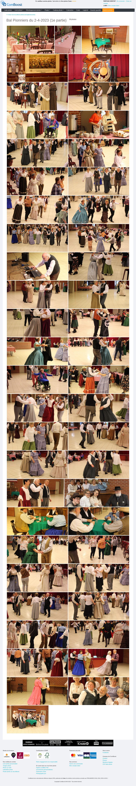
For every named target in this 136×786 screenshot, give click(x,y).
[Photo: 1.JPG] (30, 40)
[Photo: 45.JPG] (98, 634)
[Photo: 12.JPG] (37, 181)
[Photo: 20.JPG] (37, 294)
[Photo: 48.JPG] (37, 691)
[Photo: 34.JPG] (35, 493)
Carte (78, 10)
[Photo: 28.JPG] (37, 408)
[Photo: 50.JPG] (27, 719)
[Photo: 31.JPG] (98, 436)
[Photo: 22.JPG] (37, 323)
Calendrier (69, 10)
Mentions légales (108, 762)
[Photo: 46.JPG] (37, 663)
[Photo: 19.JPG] (98, 266)
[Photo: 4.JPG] (98, 68)
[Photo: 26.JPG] (37, 379)
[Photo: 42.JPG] (37, 606)
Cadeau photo (57, 10)
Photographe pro (41, 773)
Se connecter (121, 1)
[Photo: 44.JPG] (37, 634)
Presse (105, 760)
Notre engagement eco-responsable (46, 762)
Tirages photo (7, 765)
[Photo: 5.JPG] (37, 96)
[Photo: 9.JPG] (98, 125)
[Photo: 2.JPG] (105, 40)
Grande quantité (95, 10)
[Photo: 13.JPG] (98, 181)
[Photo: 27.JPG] (98, 379)
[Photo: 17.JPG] (98, 238)
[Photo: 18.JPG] (37, 266)
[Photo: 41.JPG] (98, 578)
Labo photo (8, 10)
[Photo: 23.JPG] (98, 323)
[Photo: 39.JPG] (98, 549)
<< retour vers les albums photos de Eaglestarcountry (20, 14)
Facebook (106, 752)
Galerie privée (107, 10)
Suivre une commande (76, 763)
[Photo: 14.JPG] (37, 210)
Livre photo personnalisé (10, 763)
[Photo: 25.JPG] (98, 351)
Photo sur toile (7, 767)
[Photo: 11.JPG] (98, 153)
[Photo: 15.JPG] (98, 210)
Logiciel (85, 10)
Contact (105, 758)
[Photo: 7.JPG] (98, 96)
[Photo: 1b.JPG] (68, 40)
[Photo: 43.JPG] (98, 606)
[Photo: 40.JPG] (37, 578)
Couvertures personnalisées (44, 769)
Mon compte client (113, 5)
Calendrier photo (8, 769)
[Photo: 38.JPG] (37, 549)
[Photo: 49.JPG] (98, 691)
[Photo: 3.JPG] (37, 68)
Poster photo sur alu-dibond (11, 771)
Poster (47, 10)
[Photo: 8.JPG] (37, 125)
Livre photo (18, 10)
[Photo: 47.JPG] (98, 663)
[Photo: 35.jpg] (96, 493)
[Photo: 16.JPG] (37, 238)
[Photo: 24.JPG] (37, 351)
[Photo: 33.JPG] (98, 464)
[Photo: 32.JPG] (37, 464)
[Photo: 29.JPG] (98, 408)
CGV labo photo (107, 764)
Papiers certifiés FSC (42, 767)
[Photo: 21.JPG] (98, 294)
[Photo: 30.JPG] (37, 436)
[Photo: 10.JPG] (37, 153)
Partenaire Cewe (41, 771)
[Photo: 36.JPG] (37, 521)
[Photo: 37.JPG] (98, 521)
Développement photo (33, 10)
